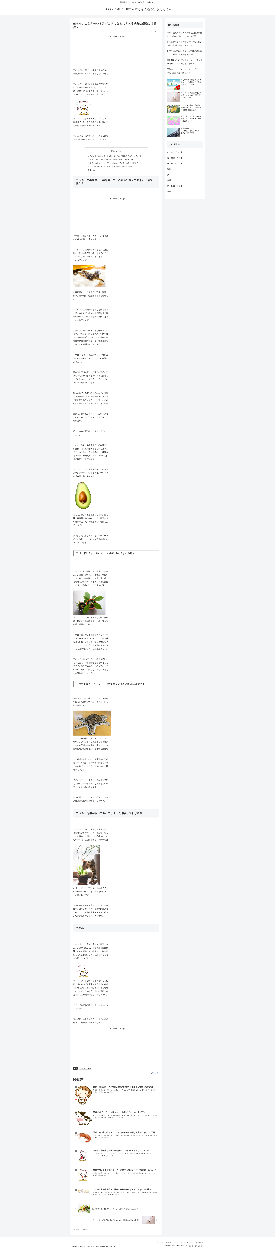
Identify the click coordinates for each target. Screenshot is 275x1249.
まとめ (92, 170)
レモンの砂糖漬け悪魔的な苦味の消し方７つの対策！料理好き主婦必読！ (184, 53)
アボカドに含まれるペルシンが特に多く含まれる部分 (112, 159)
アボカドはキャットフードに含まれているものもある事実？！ (116, 163)
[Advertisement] (116, 53)
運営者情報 (199, 1242)
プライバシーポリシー (185, 1242)
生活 (169, 180)
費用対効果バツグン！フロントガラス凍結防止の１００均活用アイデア (184, 62)
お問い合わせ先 (170, 1242)
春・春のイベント (175, 163)
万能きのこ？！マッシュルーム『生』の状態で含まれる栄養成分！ (184, 71)
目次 (113, 151)
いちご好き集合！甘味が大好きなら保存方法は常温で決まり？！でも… (184, 43)
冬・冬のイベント (175, 152)
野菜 (169, 191)
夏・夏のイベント (175, 158)
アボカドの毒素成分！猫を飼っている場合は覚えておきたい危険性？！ (117, 156)
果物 (169, 169)
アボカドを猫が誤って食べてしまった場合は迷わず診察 (111, 166)
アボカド (83, 1068)
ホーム (161, 1242)
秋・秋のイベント (175, 186)
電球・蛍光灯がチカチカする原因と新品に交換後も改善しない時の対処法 (184, 34)
